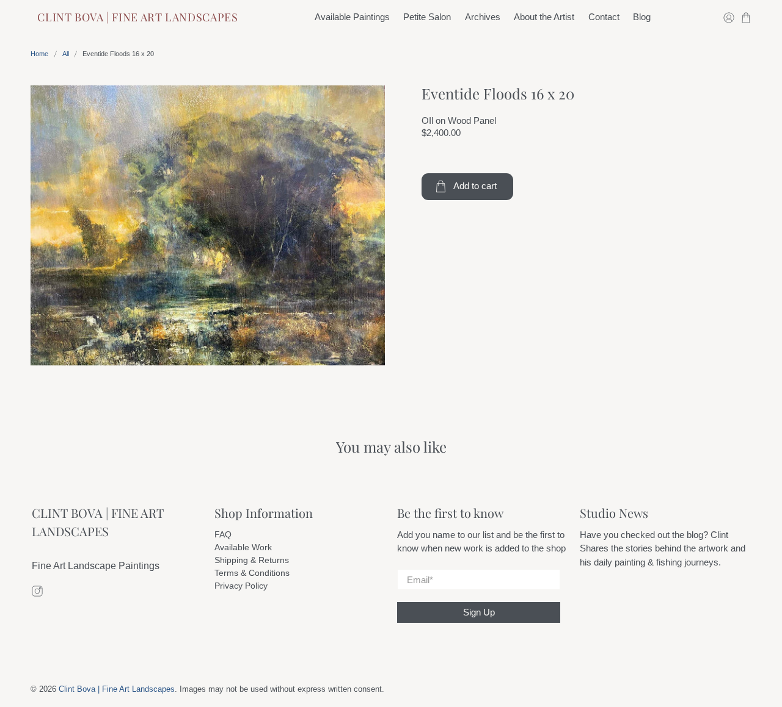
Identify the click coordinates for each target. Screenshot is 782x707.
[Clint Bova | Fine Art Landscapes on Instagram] (37, 593)
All (65, 54)
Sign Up (479, 612)
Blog (642, 17)
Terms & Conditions (252, 573)
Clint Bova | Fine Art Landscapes (137, 17)
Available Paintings (352, 17)
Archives (482, 17)
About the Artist (544, 17)
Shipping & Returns (251, 560)
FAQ (223, 534)
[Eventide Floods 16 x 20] (208, 225)
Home (39, 54)
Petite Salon (427, 17)
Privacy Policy (241, 585)
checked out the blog (662, 534)
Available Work (243, 547)
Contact (603, 17)
